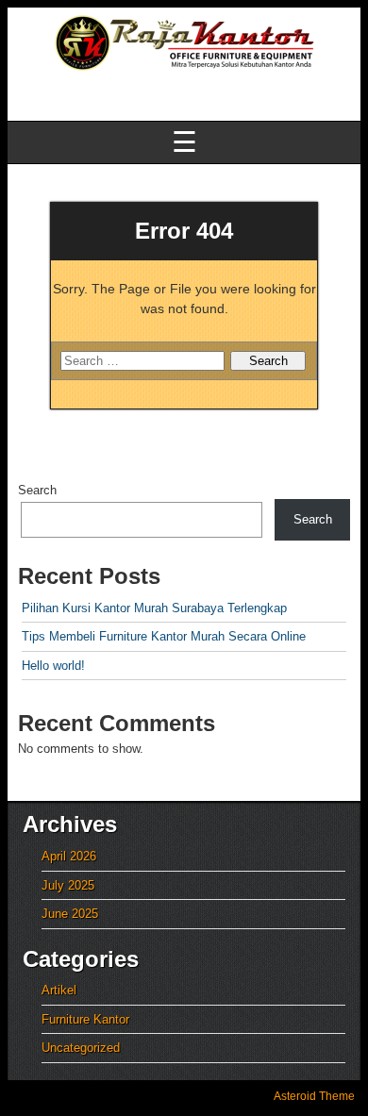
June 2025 (70, 914)
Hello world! (53, 665)
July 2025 (68, 885)
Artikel (59, 990)
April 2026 (69, 856)
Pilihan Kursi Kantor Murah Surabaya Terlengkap (154, 608)
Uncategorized (81, 1048)
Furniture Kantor (85, 1019)
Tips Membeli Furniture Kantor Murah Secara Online (164, 636)
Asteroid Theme (314, 1096)
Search (37, 490)
